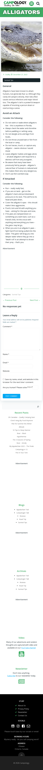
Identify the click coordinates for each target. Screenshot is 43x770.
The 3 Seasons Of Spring (21, 440)
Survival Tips (8, 80)
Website (6, 371)
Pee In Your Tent (22, 453)
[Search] (38, 406)
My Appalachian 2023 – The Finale (21, 446)
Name (6, 354)
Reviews (23, 516)
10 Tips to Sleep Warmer (21, 430)
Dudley (7, 74)
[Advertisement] (21, 265)
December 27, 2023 (20, 74)
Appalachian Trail (23, 510)
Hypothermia (21, 436)
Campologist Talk (22, 513)
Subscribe (11, 676)
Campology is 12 (21, 449)
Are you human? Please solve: (15, 387)
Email (6, 362)
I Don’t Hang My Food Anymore (21, 420)
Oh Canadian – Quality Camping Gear (21, 417)
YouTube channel (28, 648)
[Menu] (31, 3)
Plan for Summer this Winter (21, 424)
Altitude (21, 427)
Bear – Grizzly (21, 443)
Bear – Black (21, 433)
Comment (7, 326)
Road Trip (22, 519)
